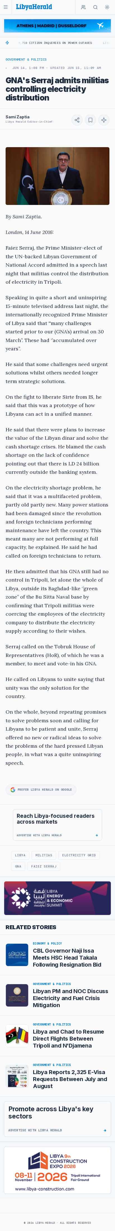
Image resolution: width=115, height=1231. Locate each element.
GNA (18, 866)
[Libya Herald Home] (34, 7)
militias (43, 855)
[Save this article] (90, 120)
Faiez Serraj (44, 866)
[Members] (83, 7)
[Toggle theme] (107, 7)
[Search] (95, 7)
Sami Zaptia (17, 116)
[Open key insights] (103, 120)
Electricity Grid (79, 855)
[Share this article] (77, 120)
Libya (20, 855)
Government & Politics (26, 59)
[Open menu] (5, 7)
